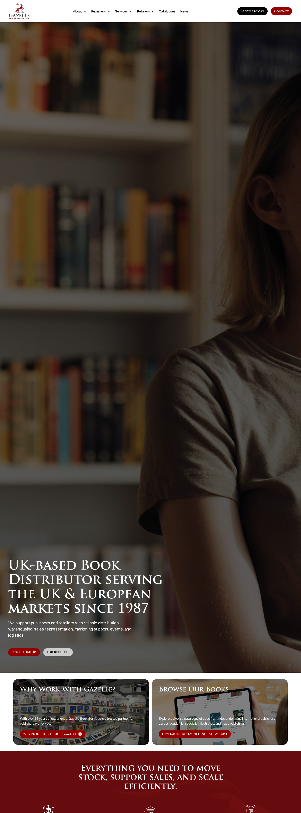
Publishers (98, 11)
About (77, 11)
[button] (80, 11)
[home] (29, 11)
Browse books (252, 11)
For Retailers (58, 652)
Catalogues (167, 11)
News (184, 11)
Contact (281, 11)
